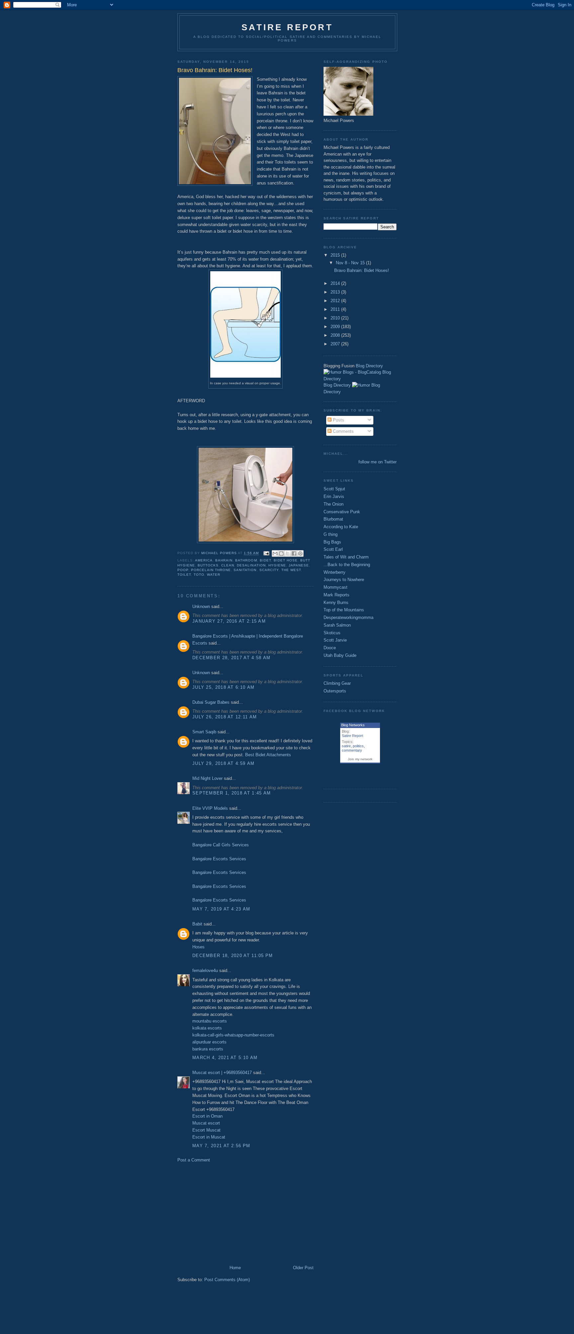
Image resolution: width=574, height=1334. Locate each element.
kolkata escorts (207, 1028)
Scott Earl (333, 549)
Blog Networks (353, 725)
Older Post (303, 1267)
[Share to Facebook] (294, 553)
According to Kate (341, 526)
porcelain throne (211, 570)
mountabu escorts (209, 1021)
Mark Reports (336, 594)
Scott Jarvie (335, 640)
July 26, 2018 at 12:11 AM (224, 716)
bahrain (224, 560)
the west (291, 570)
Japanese (299, 565)
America (204, 560)
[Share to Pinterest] (300, 553)
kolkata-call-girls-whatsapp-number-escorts (233, 1034)
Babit (197, 923)
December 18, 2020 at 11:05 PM (232, 955)
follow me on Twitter (377, 461)
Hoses (198, 946)
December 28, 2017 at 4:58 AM (231, 657)
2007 (336, 343)
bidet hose (286, 560)
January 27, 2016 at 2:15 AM (229, 621)
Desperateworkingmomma (348, 617)
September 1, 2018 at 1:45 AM (231, 792)
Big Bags (332, 542)
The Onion (333, 504)
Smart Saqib (204, 731)
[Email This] (275, 553)
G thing (330, 534)
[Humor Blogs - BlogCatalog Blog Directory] (360, 378)
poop (182, 570)
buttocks (208, 565)
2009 (336, 326)
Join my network (360, 759)
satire (346, 746)
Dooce (330, 647)
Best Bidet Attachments (268, 754)
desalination (251, 565)
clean (227, 565)
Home (235, 1267)
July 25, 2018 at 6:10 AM (223, 687)
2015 (336, 255)
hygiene (277, 565)
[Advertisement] (233, 1213)
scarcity (269, 570)
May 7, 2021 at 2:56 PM (221, 1145)
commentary (352, 750)
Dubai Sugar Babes (211, 702)
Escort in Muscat (208, 1137)
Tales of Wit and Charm (346, 556)
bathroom (246, 560)
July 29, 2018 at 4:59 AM (223, 763)
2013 (336, 292)
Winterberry (334, 572)
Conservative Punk (342, 511)
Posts (338, 420)
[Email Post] (266, 553)
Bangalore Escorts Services (219, 858)
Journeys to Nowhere (344, 579)
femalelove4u (205, 970)
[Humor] (361, 385)
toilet (184, 574)
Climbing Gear (337, 683)
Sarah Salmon (337, 625)
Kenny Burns (336, 602)
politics (358, 746)
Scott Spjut (334, 488)
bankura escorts (207, 1048)
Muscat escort (206, 1123)
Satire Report (287, 27)
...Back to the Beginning (347, 564)
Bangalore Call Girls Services (220, 844)
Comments (343, 431)
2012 (336, 300)
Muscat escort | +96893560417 (222, 1072)
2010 (336, 317)
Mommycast (335, 587)
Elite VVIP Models (210, 808)
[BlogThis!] (281, 553)
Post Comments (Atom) (227, 1279)
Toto (199, 574)
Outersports (335, 690)
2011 (336, 309)
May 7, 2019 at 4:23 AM (221, 909)
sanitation (245, 570)
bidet (265, 560)
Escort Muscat (206, 1130)
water (213, 574)
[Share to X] (287, 553)
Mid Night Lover (207, 778)
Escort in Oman (207, 1116)
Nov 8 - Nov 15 (351, 262)
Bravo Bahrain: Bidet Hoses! (361, 270)
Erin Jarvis (334, 496)
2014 (336, 283)
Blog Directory (369, 365)
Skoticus (332, 632)
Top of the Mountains (344, 609)
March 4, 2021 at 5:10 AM (224, 1057)
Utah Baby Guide (340, 655)
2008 (336, 335)
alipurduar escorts (209, 1041)
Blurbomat (333, 519)
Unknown (201, 606)
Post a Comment (193, 1159)
